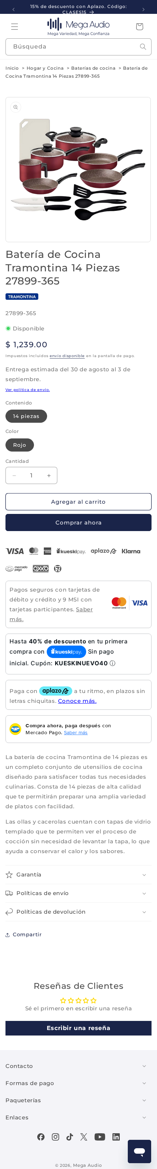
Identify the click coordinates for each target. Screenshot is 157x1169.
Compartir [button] (27, 934)
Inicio (12, 68)
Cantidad (17, 461)
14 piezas (26, 416)
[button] (15, 27)
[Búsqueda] (143, 47)
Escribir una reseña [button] (78, 1028)
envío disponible (67, 355)
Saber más (76, 732)
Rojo (19, 445)
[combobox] (78, 47)
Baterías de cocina (93, 68)
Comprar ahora (78, 522)
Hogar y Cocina (45, 68)
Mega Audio (87, 1165)
